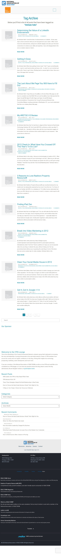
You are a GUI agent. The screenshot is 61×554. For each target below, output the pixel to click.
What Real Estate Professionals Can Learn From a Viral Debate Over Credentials (23, 430)
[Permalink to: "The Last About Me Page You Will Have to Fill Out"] (9, 88)
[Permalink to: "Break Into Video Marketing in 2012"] (9, 236)
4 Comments (56, 62)
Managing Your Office (23, 265)
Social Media (54, 265)
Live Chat (26, 450)
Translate (29, 528)
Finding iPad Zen (24, 204)
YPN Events (47, 89)
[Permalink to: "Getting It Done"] (9, 64)
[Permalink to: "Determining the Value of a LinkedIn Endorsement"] (9, 35)
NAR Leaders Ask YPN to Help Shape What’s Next (16, 376)
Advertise (28, 446)
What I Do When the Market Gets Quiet (13, 421)
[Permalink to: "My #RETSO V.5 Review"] (9, 120)
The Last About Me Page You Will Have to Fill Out (37, 84)
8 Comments (43, 36)
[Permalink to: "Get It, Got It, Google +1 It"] (9, 295)
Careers (35, 446)
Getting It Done (24, 59)
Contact (40, 446)
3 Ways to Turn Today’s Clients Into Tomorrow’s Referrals (18, 388)
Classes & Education (23, 119)
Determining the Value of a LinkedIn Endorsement (33, 31)
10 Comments (21, 267)
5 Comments (21, 121)
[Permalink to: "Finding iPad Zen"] (9, 209)
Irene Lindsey (7, 432)
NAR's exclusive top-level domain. (34, 536)
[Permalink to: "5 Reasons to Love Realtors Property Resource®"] (9, 181)
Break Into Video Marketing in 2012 (32, 231)
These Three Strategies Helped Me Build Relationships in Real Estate (21, 382)
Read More (20, 52)
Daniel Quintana (7, 423)
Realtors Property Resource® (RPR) (25, 484)
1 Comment (56, 181)
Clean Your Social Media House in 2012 (34, 262)
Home (30, 442)
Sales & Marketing (42, 150)
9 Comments (56, 208)
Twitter (33, 471)
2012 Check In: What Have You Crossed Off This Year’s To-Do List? (36, 145)
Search (56, 3)
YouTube (40, 471)
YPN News (52, 89)
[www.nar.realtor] (10, 3)
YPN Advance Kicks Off (9, 379)
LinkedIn (27, 471)
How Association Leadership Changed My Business (16, 425)
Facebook (19, 471)
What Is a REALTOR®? (29, 504)
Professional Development (31, 62)
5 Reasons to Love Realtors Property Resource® (33, 177)
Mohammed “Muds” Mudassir (10, 414)
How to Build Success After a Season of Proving (15, 434)
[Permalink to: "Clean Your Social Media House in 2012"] (9, 267)
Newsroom (22, 446)
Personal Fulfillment (40, 119)
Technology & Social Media (31, 36)
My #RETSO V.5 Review (27, 115)
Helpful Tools (21, 36)
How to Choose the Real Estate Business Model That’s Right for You (21, 385)
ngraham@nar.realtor (29, 368)
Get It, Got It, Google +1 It (28, 290)
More (43, 471)
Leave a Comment (22, 90)
